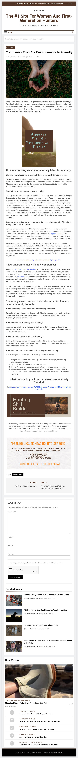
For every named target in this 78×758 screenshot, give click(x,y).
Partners (32, 711)
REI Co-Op (19, 269)
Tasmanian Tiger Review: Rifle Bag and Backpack (36, 714)
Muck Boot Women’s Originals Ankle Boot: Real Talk (26, 703)
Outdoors (10, 47)
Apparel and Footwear (12, 700)
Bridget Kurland (12, 57)
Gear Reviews (25, 700)
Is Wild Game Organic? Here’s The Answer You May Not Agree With (42, 260)
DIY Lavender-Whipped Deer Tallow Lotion (41, 625)
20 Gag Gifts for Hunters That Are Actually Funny (46, 4)
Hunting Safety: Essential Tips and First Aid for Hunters (46, 595)
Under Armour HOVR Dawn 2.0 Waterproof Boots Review (39, 745)
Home (7, 39)
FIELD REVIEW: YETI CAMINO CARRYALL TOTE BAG (37, 729)
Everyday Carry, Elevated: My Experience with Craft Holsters (40, 721)
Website (11, 554)
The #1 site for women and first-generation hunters (39, 18)
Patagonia (31, 269)
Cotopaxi (21, 277)
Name (10, 537)
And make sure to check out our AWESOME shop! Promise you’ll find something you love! (40, 388)
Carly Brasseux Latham (32, 598)
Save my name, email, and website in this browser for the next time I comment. (36, 563)
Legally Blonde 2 (56, 234)
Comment (12, 512)
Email (10, 546)
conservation (18, 475)
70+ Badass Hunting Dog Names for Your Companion (45, 610)
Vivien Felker (29, 629)
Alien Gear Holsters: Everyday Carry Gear (33, 737)
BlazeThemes (57, 752)
